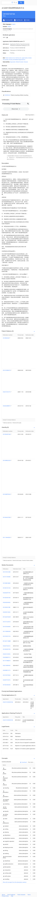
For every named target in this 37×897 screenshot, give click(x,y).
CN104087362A (7, 494)
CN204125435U (6, 654)
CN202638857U (7, 406)
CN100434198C (6, 607)
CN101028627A (7, 370)
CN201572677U (7, 392)
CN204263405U (6, 602)
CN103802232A (7, 460)
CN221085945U (6, 665)
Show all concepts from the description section (14, 882)
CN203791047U (6, 680)
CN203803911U (6, 657)
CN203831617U (6, 670)
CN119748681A (6, 660)
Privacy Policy (5, 896)
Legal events (24, 58)
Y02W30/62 (7, 95)
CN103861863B (6, 583)
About (3, 894)
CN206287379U (6, 592)
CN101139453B (6, 576)
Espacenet (12, 62)
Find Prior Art (19, 20)
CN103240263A (6, 684)
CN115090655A (6, 631)
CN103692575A (6, 649)
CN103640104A (7, 434)
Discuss (26, 62)
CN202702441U (6, 646)
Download (24, 762)
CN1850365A (6, 338)
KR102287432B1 (7, 617)
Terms (29, 894)
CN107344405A (6, 626)
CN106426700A (7, 517)
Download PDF (9, 20)
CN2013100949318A (8, 702)
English (13, 24)
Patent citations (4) (10, 58)
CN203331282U (6, 612)
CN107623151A (6, 636)
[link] (15, 95)
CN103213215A (6, 588)
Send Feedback (11, 894)
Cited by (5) (18, 58)
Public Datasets (21, 894)
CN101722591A (6, 621)
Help (12, 896)
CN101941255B (6, 572)
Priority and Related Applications (17, 59)
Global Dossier (19, 62)
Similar (28, 20)
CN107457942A (6, 675)
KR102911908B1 (7, 641)
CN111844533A (7, 537)
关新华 (9, 26)
